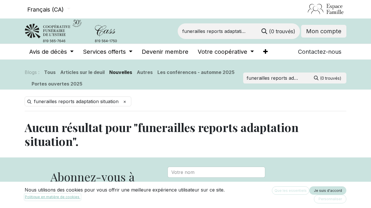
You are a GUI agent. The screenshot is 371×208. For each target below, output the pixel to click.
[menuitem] (51, 51)
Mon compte (323, 31)
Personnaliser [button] (330, 199)
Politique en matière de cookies (52, 197)
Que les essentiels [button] (290, 190)
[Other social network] (305, 9)
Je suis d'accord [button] (328, 190)
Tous (50, 72)
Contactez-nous (319, 51)
